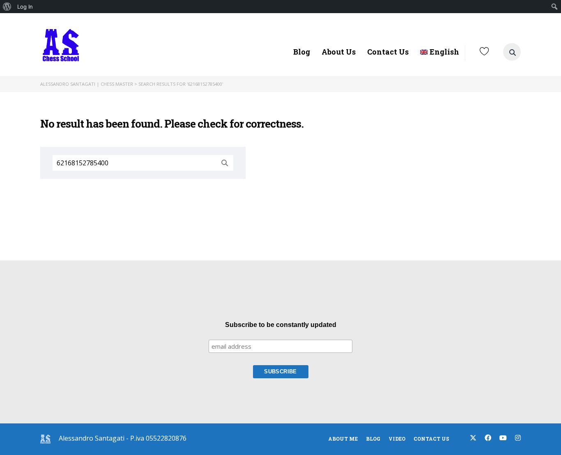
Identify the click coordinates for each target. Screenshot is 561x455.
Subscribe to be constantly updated (280, 324)
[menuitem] (7, 6)
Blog (301, 51)
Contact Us (388, 51)
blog (373, 438)
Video (397, 438)
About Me (343, 438)
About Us (339, 51)
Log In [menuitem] (25, 6)
